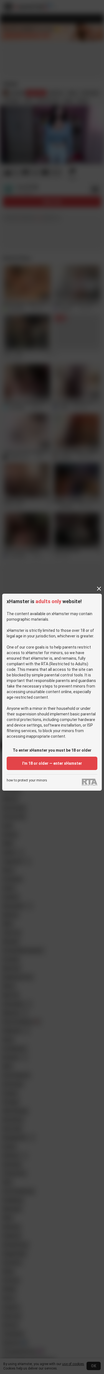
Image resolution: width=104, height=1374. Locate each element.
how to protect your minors (27, 780)
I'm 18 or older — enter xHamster (52, 763)
